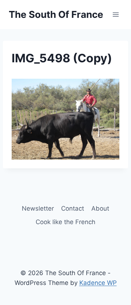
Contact (72, 208)
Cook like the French (65, 222)
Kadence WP (98, 282)
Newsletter (38, 208)
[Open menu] (115, 14)
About (100, 208)
